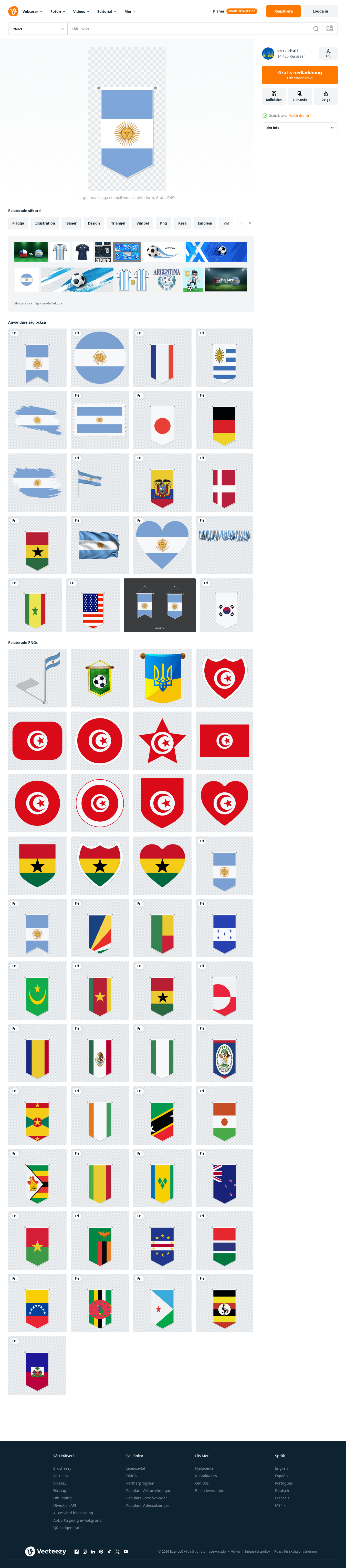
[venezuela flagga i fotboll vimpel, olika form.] (37, 1303)
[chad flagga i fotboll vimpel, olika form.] (37, 1053)
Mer (127, 11)
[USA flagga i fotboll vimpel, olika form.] (93, 605)
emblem (205, 223)
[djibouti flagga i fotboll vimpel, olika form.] (162, 1303)
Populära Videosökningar (147, 1505)
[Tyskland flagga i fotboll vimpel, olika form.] (224, 420)
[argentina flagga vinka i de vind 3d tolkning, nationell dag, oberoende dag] (100, 482)
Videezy (59, 1483)
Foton (55, 11)
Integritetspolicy (257, 1551)
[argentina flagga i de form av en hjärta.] (162, 545)
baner (71, 223)
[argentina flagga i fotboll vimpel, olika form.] (224, 865)
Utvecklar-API (64, 1505)
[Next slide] (245, 223)
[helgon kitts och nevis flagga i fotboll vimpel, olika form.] (162, 1115)
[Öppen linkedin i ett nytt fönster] (93, 1552)
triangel (118, 223)
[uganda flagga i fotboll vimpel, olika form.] (224, 1303)
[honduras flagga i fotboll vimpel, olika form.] (224, 928)
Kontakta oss (206, 1475)
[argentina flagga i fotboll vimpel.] (37, 358)
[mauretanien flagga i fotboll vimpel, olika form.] (37, 990)
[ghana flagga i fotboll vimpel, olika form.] (37, 545)
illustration (45, 223)
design (94, 223)
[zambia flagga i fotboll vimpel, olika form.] (100, 1240)
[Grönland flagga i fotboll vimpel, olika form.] (224, 990)
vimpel (143, 223)
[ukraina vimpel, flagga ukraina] (162, 678)
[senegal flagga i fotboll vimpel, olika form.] (35, 605)
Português (284, 1483)
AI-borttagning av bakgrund (77, 1520)
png (163, 223)
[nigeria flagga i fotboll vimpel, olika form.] (162, 1053)
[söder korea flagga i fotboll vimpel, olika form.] (226, 605)
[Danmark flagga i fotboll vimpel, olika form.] (224, 482)
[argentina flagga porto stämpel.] (100, 420)
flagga (18, 223)
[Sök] (316, 29)
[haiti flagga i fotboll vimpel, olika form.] (37, 1365)
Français (282, 1498)
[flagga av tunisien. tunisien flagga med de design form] (224, 678)
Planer (218, 11)
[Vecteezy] (13, 11)
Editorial (104, 11)
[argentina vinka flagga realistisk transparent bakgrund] (100, 545)
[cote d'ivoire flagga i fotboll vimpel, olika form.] (100, 1115)
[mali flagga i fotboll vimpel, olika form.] (100, 1178)
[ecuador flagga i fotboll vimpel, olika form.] (162, 482)
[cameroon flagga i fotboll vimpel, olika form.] (100, 990)
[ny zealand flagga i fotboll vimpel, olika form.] (224, 1178)
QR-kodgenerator (68, 1527)
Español (282, 1475)
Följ (328, 56)
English (281, 1468)
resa (182, 223)
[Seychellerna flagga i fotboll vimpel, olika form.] (100, 928)
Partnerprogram (140, 1483)
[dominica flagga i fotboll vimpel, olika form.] (100, 1303)
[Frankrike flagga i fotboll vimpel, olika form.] (162, 358)
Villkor (235, 1551)
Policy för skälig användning (295, 1551)
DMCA (131, 1475)
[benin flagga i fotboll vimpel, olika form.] (162, 928)
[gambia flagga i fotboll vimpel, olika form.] (224, 1240)
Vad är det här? (300, 115)
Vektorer (30, 11)
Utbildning (62, 1498)
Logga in (320, 11)
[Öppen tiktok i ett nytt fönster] (109, 1552)
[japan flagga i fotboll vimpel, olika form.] (162, 420)
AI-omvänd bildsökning (73, 1512)
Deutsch (282, 1490)
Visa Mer (226, 279)
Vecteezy (60, 1475)
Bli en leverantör (209, 1490)
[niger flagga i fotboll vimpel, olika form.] (224, 1115)
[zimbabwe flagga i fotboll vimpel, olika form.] (37, 1178)
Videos (79, 11)
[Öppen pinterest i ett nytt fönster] (101, 1552)
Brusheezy (62, 1468)
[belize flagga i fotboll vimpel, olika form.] (224, 1053)
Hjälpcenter (205, 1468)
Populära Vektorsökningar (148, 1490)
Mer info (272, 127)
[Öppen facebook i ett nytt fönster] (77, 1552)
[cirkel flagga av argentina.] (100, 358)
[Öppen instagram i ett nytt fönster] (85, 1552)
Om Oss (202, 1483)
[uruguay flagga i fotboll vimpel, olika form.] (224, 358)
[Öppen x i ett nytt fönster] (118, 1552)
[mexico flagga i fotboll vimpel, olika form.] (100, 1053)
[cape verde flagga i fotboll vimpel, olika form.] (162, 1240)
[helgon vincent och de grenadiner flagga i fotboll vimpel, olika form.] (162, 1178)
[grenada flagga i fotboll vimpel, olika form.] (37, 1115)
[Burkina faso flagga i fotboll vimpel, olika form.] (37, 1240)
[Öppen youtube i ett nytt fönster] (126, 1552)
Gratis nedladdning (300, 75)
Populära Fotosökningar (146, 1498)
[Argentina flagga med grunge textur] (37, 420)
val (226, 223)
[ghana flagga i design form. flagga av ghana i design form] (37, 865)
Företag (59, 1490)
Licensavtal (135, 1468)
